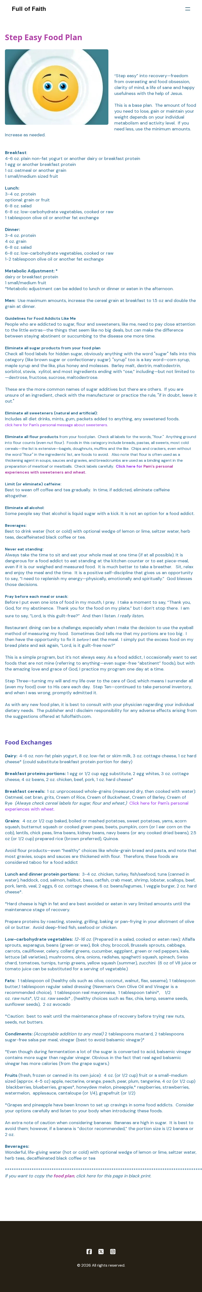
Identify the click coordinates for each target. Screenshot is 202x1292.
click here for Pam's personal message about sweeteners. (56, 424)
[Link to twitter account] (101, 1252)
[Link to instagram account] (113, 1252)
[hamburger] (187, 8)
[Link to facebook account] (89, 1252)
